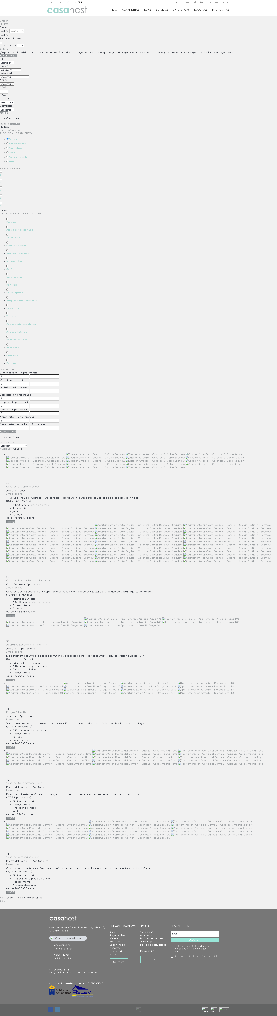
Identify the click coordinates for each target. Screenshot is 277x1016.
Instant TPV (150, 959)
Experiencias (181, 10)
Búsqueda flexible (11, 38)
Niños (3, 87)
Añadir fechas (8, 55)
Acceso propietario (186, 2)
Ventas (114, 938)
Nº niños (4, 98)
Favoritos (226, 2)
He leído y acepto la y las (192, 948)
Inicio (113, 10)
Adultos (4, 80)
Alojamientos (131, 10)
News (147, 10)
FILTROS (4, 24)
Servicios (162, 10)
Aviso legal (146, 941)
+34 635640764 (63, 948)
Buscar (4, 21)
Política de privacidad (153, 945)
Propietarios (221, 10)
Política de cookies (151, 938)
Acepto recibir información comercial (196, 956)
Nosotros (201, 10)
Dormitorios (7, 106)
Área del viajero (209, 2)
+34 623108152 (62, 945)
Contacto (119, 962)
